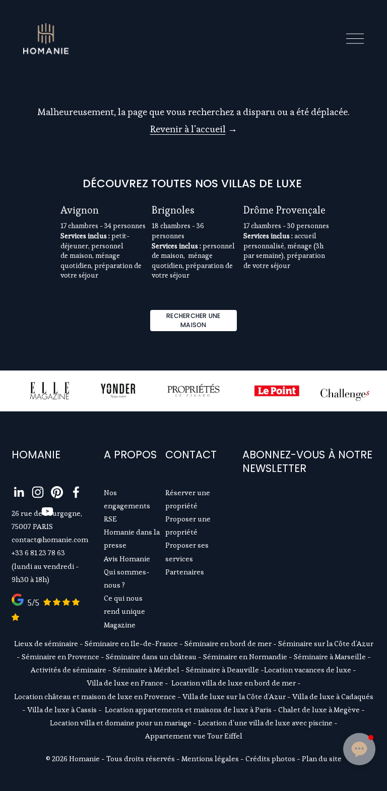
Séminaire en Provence (60, 656)
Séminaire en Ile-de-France (131, 643)
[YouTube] (47, 511)
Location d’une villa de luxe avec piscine (265, 722)
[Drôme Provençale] (286, 192)
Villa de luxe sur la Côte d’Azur (234, 696)
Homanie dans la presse (132, 539)
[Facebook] (76, 492)
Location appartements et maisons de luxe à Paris (188, 709)
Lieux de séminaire (46, 643)
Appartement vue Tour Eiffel (193, 736)
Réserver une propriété (187, 499)
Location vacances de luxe (307, 669)
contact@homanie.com (50, 539)
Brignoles (173, 210)
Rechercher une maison (193, 320)
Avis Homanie (127, 558)
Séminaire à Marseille (330, 656)
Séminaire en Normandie (245, 656)
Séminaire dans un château (151, 656)
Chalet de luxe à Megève (319, 709)
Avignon (79, 210)
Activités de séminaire (68, 669)
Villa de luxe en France (125, 683)
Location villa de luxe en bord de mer (233, 683)
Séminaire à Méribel (146, 669)
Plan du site (322, 758)
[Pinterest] (57, 492)
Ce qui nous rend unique (124, 605)
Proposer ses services (187, 552)
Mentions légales (210, 758)
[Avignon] (103, 192)
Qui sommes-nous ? (127, 578)
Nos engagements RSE (127, 505)
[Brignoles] (195, 192)
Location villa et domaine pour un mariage (120, 722)
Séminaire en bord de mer (228, 643)
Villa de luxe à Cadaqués (332, 696)
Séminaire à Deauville (222, 669)
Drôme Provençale (284, 210)
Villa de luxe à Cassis (62, 709)
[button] (312, 175)
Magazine (120, 624)
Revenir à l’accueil (188, 129)
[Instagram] (38, 492)
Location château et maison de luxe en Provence (95, 696)
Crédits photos (270, 758)
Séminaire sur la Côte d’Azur (325, 643)
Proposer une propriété (188, 525)
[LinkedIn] (19, 492)
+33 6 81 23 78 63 (38, 552)
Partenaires (184, 571)
